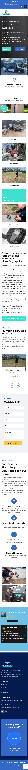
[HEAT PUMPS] (14, 94)
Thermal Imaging (14, 553)
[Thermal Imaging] (14, 547)
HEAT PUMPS (14, 98)
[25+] (5, 192)
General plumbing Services (13, 318)
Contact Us (20, 49)
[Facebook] (21, 6)
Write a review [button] (12, 621)
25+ (5, 197)
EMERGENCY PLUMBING (14, 84)
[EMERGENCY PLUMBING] (14, 80)
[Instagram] (25, 6)
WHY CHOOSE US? (7, 460)
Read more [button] (5, 641)
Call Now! (6, 49)
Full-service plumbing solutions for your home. (14, 469)
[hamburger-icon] (25, 12)
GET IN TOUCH (8, 398)
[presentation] (12, 385)
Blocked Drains (22, 371)
